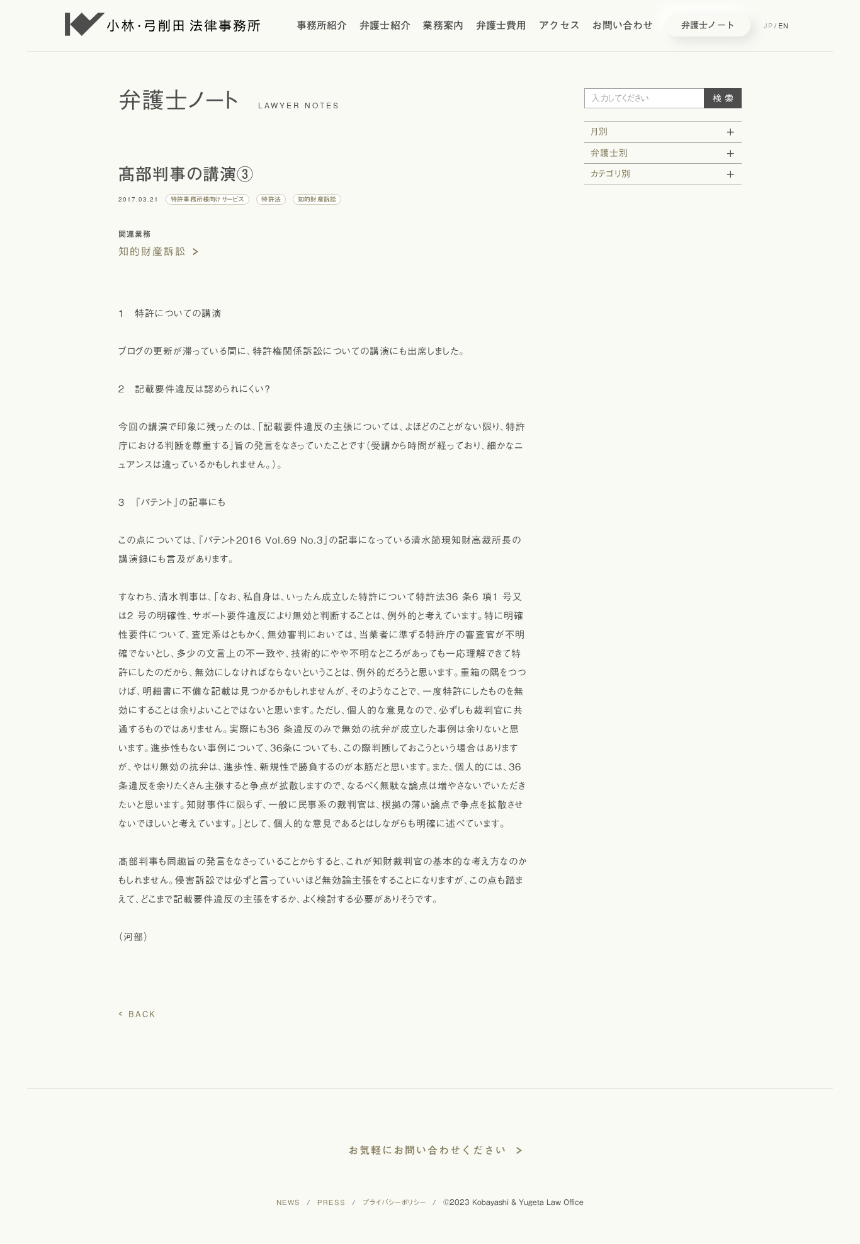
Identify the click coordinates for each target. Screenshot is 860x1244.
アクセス (559, 25)
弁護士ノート (708, 25)
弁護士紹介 (384, 25)
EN (783, 25)
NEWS (288, 1202)
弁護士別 (609, 153)
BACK (142, 1014)
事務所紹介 (322, 25)
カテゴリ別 (611, 173)
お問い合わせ (622, 25)
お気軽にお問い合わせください (427, 1150)
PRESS (331, 1202)
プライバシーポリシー (394, 1202)
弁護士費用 (501, 25)
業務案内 (442, 25)
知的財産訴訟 (152, 251)
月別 (599, 131)
